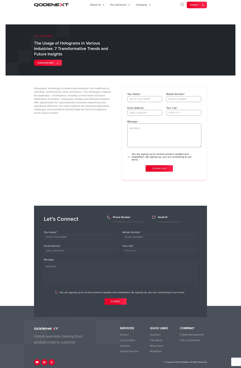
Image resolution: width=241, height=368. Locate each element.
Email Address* (135, 107)
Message (132, 121)
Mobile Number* (175, 94)
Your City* (171, 107)
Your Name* (134, 94)
